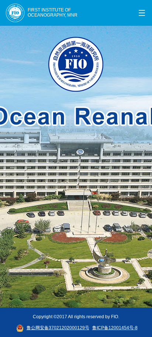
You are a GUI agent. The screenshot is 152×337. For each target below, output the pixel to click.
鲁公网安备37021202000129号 (58, 327)
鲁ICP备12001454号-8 (115, 327)
